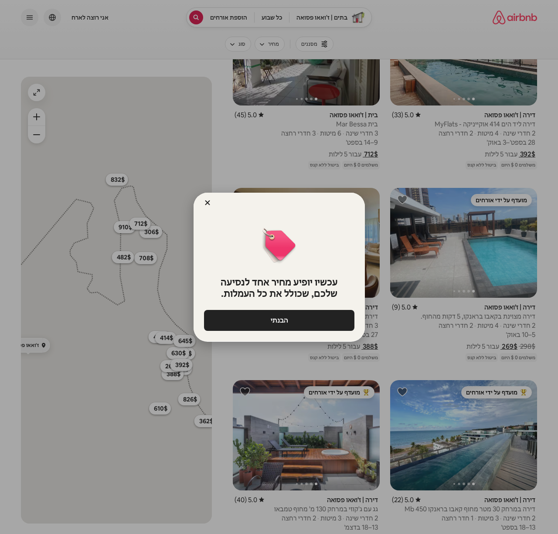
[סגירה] (207, 202)
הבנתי (279, 320)
